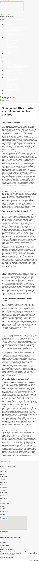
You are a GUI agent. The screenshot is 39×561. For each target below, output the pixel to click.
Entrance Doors (11, 49)
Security (6, 36)
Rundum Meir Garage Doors (15, 30)
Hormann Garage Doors (14, 26)
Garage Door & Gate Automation (13, 31)
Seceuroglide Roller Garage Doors (17, 27)
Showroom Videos (12, 40)
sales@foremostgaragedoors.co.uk (15, 19)
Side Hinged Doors (12, 47)
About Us (6, 23)
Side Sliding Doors (12, 46)
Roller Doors (10, 44)
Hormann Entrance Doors (14, 34)
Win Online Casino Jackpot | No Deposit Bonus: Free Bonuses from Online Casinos (17, 269)
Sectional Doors (12, 43)
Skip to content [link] (4, 0)
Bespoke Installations (13, 50)
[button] (19, 57)
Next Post (4, 463)
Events (6, 54)
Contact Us (7, 53)
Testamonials (7, 52)
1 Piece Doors (11, 42)
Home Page (7, 21)
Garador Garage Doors (13, 29)
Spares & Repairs (9, 37)
